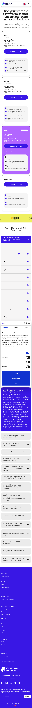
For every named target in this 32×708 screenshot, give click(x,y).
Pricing (2, 626)
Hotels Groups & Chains (6, 596)
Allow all (16, 373)
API (2, 590)
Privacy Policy (4, 656)
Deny (16, 383)
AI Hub (2, 584)
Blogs (2, 632)
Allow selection (16, 378)
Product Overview (5, 576)
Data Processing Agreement (7, 661)
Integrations (4, 573)
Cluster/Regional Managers (7, 609)
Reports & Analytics (5, 587)
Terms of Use (4, 653)
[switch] (28, 357)
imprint (2, 658)
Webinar (3, 635)
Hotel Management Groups (7, 599)
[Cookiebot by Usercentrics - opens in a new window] (23, 323)
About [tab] (26, 327)
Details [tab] (16, 327)
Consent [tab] (5, 327)
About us (3, 641)
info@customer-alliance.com (8, 678)
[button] (28, 4)
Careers (3, 644)
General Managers (5, 611)
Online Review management (7, 579)
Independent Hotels (5, 602)
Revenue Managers (5, 614)
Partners (3, 623)
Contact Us (3, 647)
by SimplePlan (19, 705)
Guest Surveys (4, 581)
